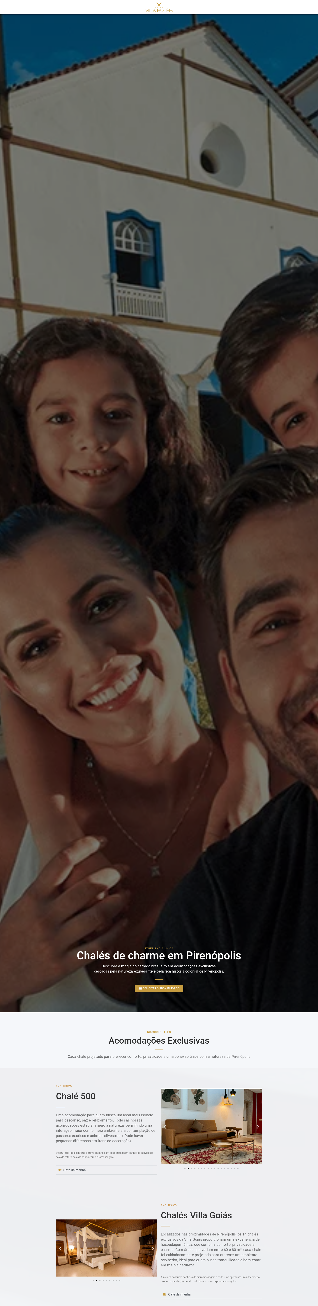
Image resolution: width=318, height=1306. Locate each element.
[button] (165, 1127)
